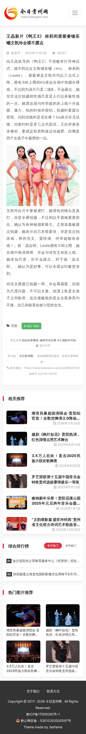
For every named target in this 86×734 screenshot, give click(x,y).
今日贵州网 (26, 356)
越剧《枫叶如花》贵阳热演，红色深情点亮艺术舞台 (62, 632)
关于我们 (33, 691)
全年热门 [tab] (70, 545)
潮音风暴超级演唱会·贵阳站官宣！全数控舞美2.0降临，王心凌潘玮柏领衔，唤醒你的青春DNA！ (22, 632)
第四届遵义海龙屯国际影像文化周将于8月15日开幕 (41, 575)
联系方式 (53, 691)
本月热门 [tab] (52, 545)
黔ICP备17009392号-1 (43, 714)
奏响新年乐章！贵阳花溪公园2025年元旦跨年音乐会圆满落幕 (56, 503)
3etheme (55, 727)
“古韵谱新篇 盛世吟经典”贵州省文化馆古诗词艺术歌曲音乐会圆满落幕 (56, 524)
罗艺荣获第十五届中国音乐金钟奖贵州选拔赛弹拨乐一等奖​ (62, 668)
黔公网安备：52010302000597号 (46, 721)
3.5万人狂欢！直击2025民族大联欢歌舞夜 (21, 668)
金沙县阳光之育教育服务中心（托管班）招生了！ (41, 562)
